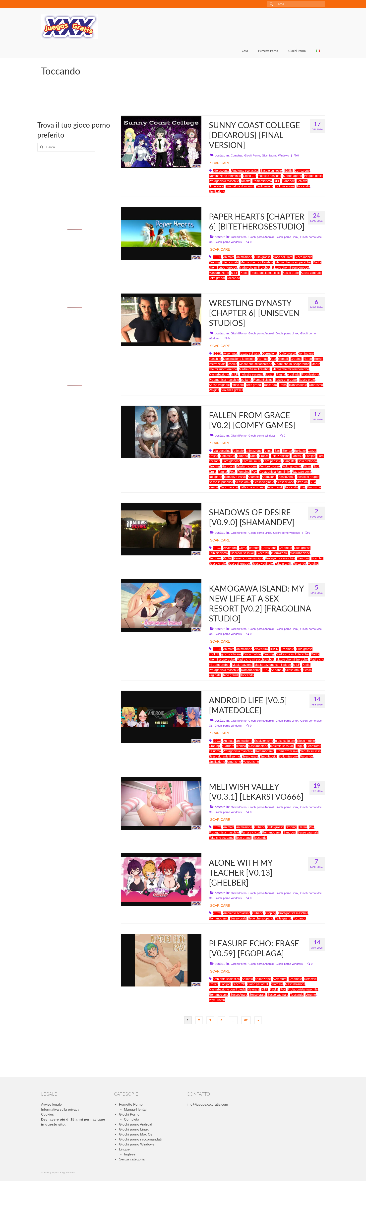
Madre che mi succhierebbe (255, 659)
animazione (244, 257)
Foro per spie (272, 461)
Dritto (253, 456)
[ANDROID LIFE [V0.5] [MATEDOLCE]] (161, 717)
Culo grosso (262, 257)
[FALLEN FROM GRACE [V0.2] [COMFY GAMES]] (161, 432)
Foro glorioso (231, 461)
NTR (264, 989)
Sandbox (288, 181)
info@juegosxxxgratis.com (207, 1104)
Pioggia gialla (313, 176)
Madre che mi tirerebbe (254, 267)
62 (246, 1020)
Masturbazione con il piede (272, 665)
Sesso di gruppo (286, 379)
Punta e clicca (250, 832)
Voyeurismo (251, 761)
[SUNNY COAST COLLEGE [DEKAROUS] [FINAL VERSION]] (161, 142)
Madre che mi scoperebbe (293, 262)
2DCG (217, 741)
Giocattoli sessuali (242, 553)
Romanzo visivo (235, 477)
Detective (310, 979)
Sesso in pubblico (221, 482)
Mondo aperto (292, 176)
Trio (302, 487)
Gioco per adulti (258, 984)
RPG (277, 181)
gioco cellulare (283, 257)
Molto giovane (291, 466)
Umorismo (316, 385)
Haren (308, 359)
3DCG (217, 257)
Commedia (227, 456)
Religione (215, 477)
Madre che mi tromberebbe (290, 267)
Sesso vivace (285, 482)
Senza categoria (132, 1159)
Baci (277, 451)
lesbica (232, 364)
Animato (228, 257)
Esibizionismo (280, 456)
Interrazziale (230, 262)
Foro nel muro (251, 461)
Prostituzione (310, 374)
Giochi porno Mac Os (135, 1134)
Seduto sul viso (310, 751)
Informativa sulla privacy (60, 1109)
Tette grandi (217, 278)
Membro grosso (269, 466)
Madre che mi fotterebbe (257, 262)
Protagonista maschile (224, 181)
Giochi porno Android (261, 236)
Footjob (310, 456)
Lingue (124, 1149)
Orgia (212, 471)
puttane (246, 379)
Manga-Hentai (135, 1109)
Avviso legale (51, 1104)
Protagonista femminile (274, 471)
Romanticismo (262, 181)
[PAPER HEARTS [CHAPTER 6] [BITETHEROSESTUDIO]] (161, 233)
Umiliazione (217, 191)
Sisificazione (264, 186)
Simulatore (216, 186)
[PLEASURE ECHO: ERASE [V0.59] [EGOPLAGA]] (161, 960)
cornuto (254, 548)
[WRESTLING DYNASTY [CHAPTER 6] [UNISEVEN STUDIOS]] (161, 319)
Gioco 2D (249, 176)
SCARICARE (220, 163)
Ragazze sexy (301, 471)
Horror (318, 359)
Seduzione (269, 477)
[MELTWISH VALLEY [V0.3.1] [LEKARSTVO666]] (161, 803)
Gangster (289, 461)
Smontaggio (268, 756)
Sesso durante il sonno (224, 756)
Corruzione (302, 170)
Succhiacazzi (229, 487)
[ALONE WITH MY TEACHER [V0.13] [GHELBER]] (161, 879)
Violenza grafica (232, 390)
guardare (228, 746)
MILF (234, 273)
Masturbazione (219, 273)
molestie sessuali (269, 176)
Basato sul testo (271, 170)
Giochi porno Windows (275, 155)
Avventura (230, 353)
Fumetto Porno (131, 1104)
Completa (236, 155)
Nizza (307, 466)
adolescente (221, 170)
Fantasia (297, 456)
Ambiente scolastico (244, 170)
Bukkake (300, 451)
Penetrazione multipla (248, 558)
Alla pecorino (222, 451)
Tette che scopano (252, 487)
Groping (214, 262)
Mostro (269, 374)
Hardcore (228, 466)
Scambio (254, 477)
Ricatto (245, 181)
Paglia (244, 273)
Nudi (316, 466)
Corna (243, 548)
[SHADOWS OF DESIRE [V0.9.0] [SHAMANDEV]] (161, 529)
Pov (254, 471)
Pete (232, 471)
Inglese (129, 1154)
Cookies (47, 1114)
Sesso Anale (286, 477)
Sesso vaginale (311, 273)
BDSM (288, 170)
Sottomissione (285, 186)
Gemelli (283, 359)
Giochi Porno (252, 155)
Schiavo (302, 181)
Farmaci (262, 359)
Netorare (215, 558)
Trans (283, 385)
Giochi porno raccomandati (140, 1139)
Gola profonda (307, 461)
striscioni (238, 385)
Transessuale (298, 385)
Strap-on (302, 482)
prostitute (293, 374)
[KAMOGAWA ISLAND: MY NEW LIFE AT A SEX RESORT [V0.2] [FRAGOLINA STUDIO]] (161, 605)
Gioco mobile (303, 257)
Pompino (243, 471)
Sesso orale (291, 273)
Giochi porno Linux (287, 236)
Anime (268, 451)
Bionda (287, 451)
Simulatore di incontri (240, 186)
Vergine (214, 390)
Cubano (242, 456)
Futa (273, 359)
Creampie (285, 548)
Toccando (303, 186)
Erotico (264, 456)
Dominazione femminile (225, 176)
